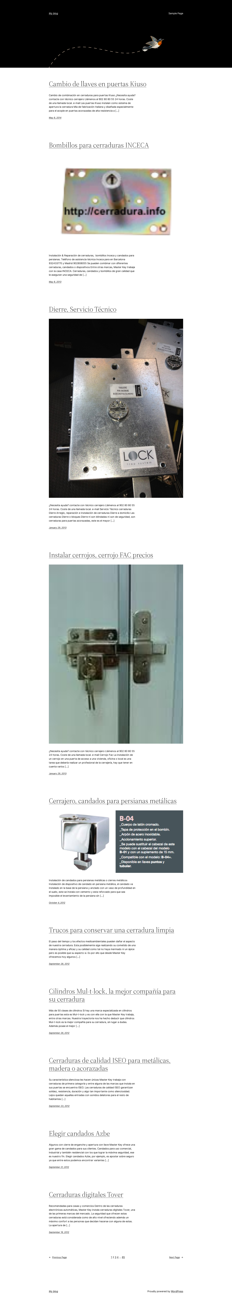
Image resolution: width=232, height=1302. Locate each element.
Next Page (176, 1257)
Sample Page (175, 13)
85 (123, 1257)
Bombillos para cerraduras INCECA (99, 145)
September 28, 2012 (59, 963)
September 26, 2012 (59, 1033)
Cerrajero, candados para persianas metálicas (113, 801)
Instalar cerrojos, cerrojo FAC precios (101, 555)
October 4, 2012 (57, 902)
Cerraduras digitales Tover (86, 1194)
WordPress (177, 1291)
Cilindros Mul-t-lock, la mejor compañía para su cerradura (112, 995)
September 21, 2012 (59, 1167)
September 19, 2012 (59, 1232)
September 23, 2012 (59, 1106)
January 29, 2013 (57, 527)
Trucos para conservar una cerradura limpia (111, 930)
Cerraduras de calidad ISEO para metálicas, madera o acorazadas (110, 1064)
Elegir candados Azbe (79, 1133)
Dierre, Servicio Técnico (82, 309)
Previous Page (58, 1257)
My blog (53, 13)
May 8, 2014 (55, 117)
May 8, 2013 (55, 281)
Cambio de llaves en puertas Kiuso (97, 84)
